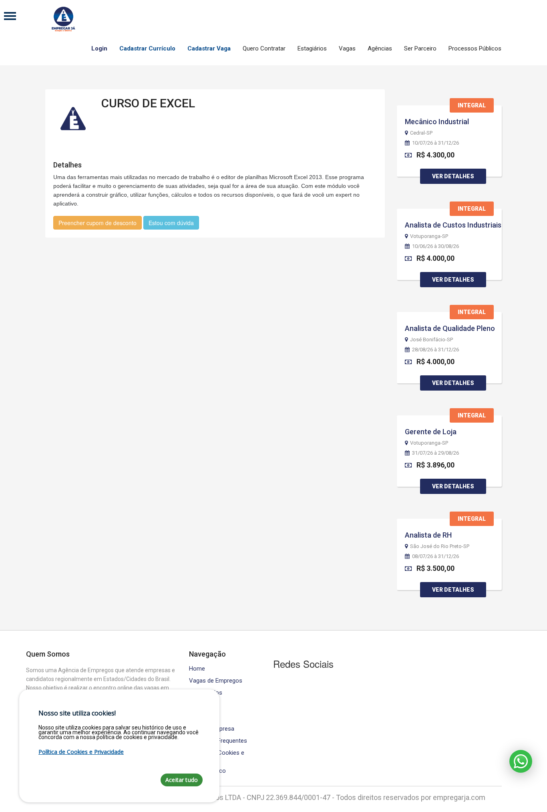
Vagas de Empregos (215, 681)
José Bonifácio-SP (431, 340)
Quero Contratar (264, 48)
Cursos (198, 705)
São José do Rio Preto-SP (439, 546)
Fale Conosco (207, 771)
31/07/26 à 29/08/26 (435, 453)
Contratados (205, 693)
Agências (380, 48)
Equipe (197, 717)
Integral (472, 105)
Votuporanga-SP (429, 236)
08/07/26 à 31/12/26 (435, 556)
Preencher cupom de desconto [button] (97, 223)
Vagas (347, 48)
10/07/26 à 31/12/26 (435, 143)
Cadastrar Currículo (147, 48)
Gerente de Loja (431, 431)
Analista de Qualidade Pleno (450, 328)
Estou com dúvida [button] (171, 223)
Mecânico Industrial (437, 121)
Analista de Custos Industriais (453, 225)
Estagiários (312, 48)
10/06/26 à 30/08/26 (435, 246)
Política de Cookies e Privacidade (216, 756)
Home (197, 669)
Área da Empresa (211, 729)
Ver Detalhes (453, 176)
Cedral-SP (421, 133)
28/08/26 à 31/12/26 (435, 350)
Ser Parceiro (420, 48)
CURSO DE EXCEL (148, 103)
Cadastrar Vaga (209, 48)
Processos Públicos (474, 48)
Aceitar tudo (181, 780)
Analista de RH (428, 535)
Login (99, 48)
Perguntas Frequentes (218, 741)
